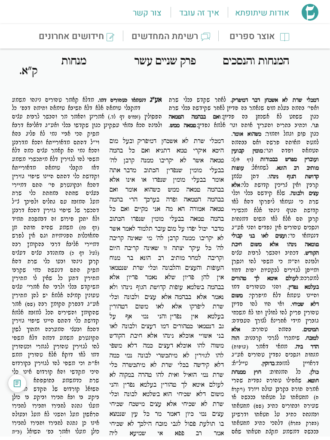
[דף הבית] (310, 18)
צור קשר (147, 13)
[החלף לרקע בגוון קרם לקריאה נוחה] (17, 383)
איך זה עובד (199, 13)
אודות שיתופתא (262, 13)
